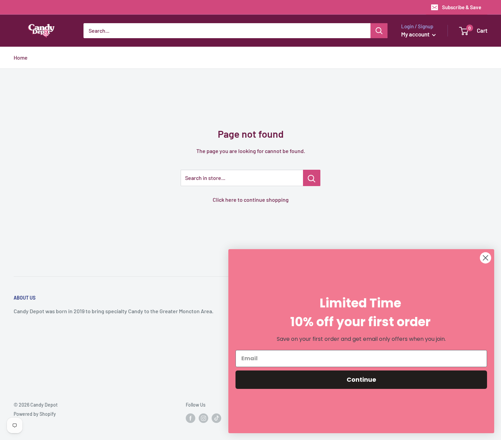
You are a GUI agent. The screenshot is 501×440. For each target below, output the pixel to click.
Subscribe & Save (461, 7)
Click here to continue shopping (251, 199)
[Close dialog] (485, 258)
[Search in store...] (311, 178)
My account (415, 34)
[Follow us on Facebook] (190, 418)
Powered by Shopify (35, 414)
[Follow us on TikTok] (216, 418)
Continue (361, 379)
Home (21, 57)
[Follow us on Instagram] (203, 418)
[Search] (379, 30)
